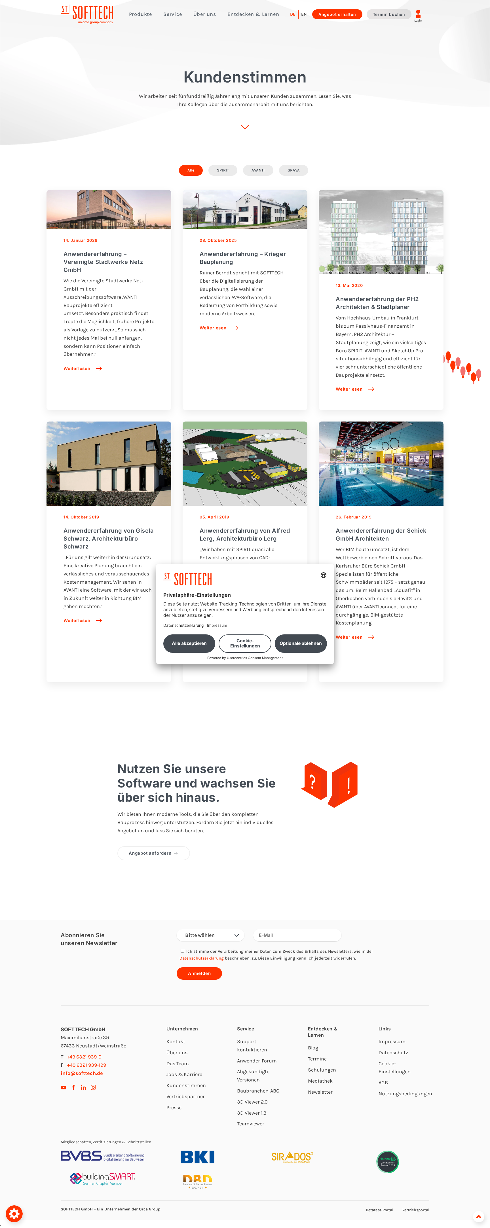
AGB (383, 1082)
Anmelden (199, 973)
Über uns (176, 1052)
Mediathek (320, 1081)
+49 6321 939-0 (84, 1057)
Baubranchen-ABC (258, 1091)
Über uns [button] (204, 14)
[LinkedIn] (83, 1087)
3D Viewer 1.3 (252, 1113)
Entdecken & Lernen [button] (253, 14)
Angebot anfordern (150, 853)
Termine (317, 1059)
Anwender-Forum (257, 1061)
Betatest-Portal (380, 1210)
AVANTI (258, 170)
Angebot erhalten (337, 14)
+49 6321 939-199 (86, 1065)
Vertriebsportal (416, 1210)
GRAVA (294, 170)
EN (304, 14)
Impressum (392, 1041)
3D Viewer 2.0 (252, 1102)
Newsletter (320, 1092)
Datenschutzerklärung (201, 958)
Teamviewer (250, 1124)
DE (292, 14)
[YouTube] (63, 1087)
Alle (190, 170)
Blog (313, 1048)
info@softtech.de (82, 1073)
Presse (173, 1107)
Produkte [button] (140, 14)
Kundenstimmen (186, 1085)
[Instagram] (93, 1087)
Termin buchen (389, 14)
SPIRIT (223, 170)
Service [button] (172, 14)
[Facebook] (73, 1087)
